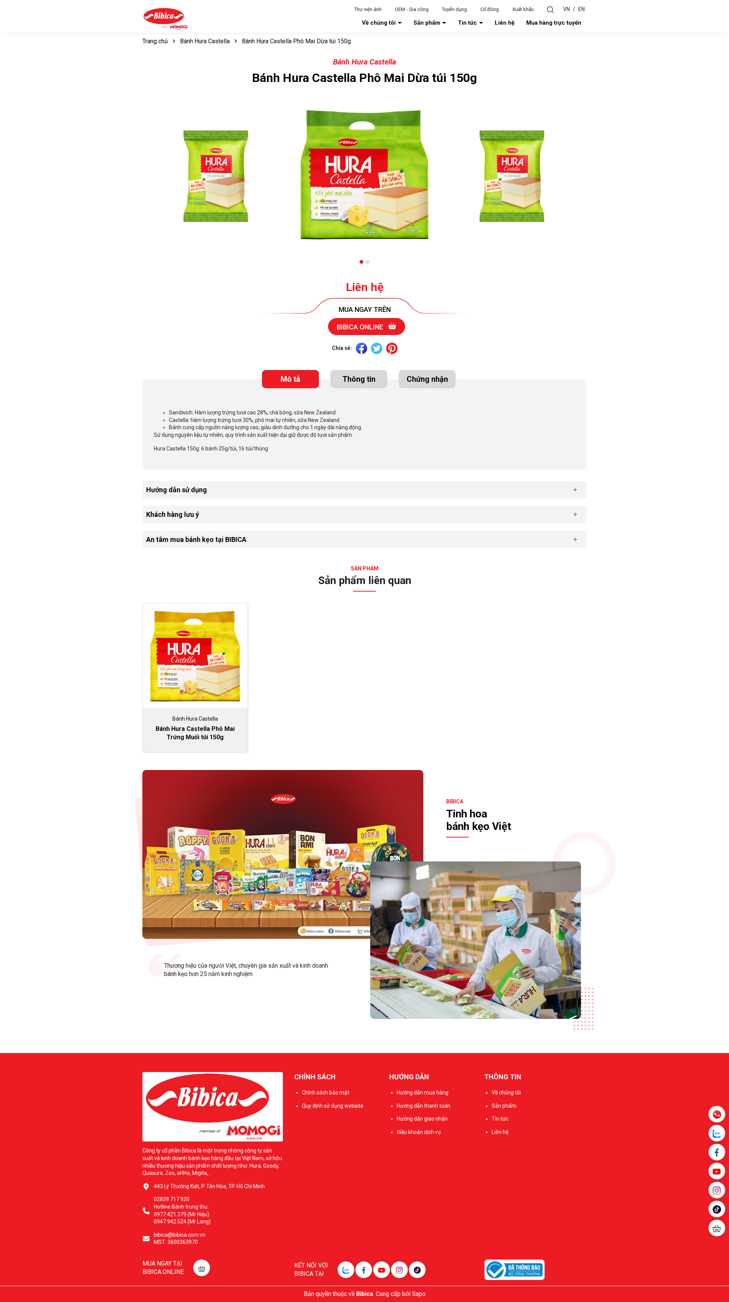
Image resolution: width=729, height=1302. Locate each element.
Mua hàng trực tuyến (553, 22)
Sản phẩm (427, 22)
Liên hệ (504, 22)
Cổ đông (489, 9)
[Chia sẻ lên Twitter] (376, 348)
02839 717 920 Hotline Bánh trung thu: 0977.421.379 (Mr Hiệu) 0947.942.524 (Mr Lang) (182, 1210)
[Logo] (165, 19)
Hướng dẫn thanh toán (423, 1106)
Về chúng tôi (379, 22)
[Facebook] (363, 1269)
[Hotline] (716, 1114)
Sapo (419, 1293)
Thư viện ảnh (368, 9)
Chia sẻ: (342, 348)
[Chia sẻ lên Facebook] (361, 348)
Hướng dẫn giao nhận (422, 1119)
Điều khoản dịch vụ (419, 1132)
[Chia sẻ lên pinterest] (392, 348)
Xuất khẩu (523, 9)
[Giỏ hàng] (716, 1228)
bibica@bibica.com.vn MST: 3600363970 (179, 1238)
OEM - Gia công (412, 9)
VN (566, 9)
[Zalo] (346, 1269)
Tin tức (468, 22)
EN (581, 9)
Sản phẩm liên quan (364, 580)
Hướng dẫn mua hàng (422, 1092)
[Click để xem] (216, 177)
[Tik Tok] (417, 1269)
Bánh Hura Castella (364, 61)
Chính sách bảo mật (325, 1092)
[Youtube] (381, 1269)
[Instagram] (399, 1269)
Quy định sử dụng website (332, 1106)
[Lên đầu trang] (717, 1250)
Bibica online (361, 327)
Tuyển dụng (454, 9)
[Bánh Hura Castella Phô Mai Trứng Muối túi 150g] (195, 655)
